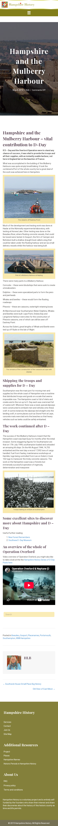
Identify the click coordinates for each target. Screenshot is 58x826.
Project (7, 752)
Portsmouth (45, 635)
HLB (27, 90)
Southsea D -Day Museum (20, 540)
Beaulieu (15, 635)
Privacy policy (10, 785)
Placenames (33, 635)
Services (7, 722)
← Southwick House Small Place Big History (22, 684)
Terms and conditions (13, 790)
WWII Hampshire (23, 638)
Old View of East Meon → (44, 689)
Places (7, 755)
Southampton (9, 638)
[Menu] (29, 12)
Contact (7, 726)
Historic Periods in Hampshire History (20, 764)
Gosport (23, 635)
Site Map (8, 734)
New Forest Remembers (19, 537)
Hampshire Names (12, 759)
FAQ (5, 781)
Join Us (7, 730)
